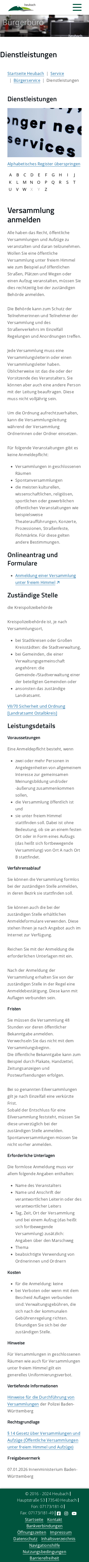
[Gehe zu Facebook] (59, 1513)
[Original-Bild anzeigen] (44, 132)
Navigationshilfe (44, 1545)
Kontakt (54, 1519)
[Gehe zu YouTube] (74, 1513)
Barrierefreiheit (44, 1558)
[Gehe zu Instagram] (66, 1513)
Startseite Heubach (25, 73)
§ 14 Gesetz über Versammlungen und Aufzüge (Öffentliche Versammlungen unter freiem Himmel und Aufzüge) (43, 1440)
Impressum (61, 1532)
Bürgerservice (27, 80)
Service (57, 73)
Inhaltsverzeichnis (58, 1539)
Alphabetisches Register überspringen (43, 164)
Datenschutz (25, 1539)
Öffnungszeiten (31, 1532)
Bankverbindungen (44, 1526)
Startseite (34, 1519)
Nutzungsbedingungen (44, 1552)
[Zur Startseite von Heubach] (21, 7)
